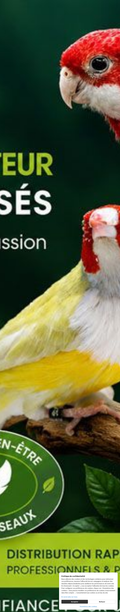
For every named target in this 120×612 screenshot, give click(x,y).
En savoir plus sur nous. (69, 597)
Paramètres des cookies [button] (88, 606)
